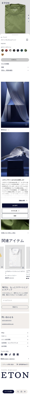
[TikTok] (10, 354)
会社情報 (4, 346)
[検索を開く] (18, 391)
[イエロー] (2, 54)
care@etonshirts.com (7, 324)
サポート (4, 336)
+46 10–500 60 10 (6, 320)
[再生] (26, 175)
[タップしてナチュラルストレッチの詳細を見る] (15, 157)
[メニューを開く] (25, 391)
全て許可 (15, 205)
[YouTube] (6, 354)
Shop (2, 332)
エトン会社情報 (5, 339)
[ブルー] (18, 50)
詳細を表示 (22, 200)
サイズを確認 (5, 63)
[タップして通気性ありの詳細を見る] (15, 107)
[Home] (15, 375)
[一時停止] (26, 124)
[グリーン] (2, 50)
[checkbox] (27, 40)
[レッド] (6, 50)
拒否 (15, 215)
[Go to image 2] (28, 18)
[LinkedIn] (14, 354)
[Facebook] (18, 354)
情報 (2, 67)
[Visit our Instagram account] (2, 354)
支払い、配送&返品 (6, 70)
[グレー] (10, 50)
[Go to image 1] (28, 15)
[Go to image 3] (28, 21)
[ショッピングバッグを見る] (21, 391)
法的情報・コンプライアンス (9, 343)
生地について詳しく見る (8, 233)
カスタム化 (14, 210)
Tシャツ (5, 37)
